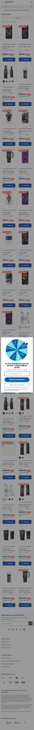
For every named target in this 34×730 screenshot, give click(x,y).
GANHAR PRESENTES (17, 380)
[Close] (31, 339)
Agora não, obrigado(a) (17, 385)
